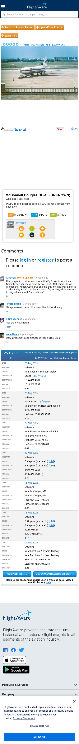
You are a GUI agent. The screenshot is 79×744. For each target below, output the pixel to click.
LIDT (51, 461)
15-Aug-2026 (31, 542)
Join (48, 582)
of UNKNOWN (18, 215)
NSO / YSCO (39, 376)
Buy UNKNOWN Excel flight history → (55, 574)
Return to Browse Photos (19, 27)
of (39, 215)
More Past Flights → (17, 574)
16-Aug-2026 (31, 482)
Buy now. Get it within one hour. (60, 357)
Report (8, 296)
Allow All (39, 736)
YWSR (46, 401)
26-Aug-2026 (31, 363)
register (45, 260)
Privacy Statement (24, 718)
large (18, 129)
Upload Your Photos (51, 27)
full (24, 129)
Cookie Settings (39, 726)
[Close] (74, 701)
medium (8, 129)
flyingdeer (21, 222)
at (58, 215)
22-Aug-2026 (31, 423)
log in (25, 260)
